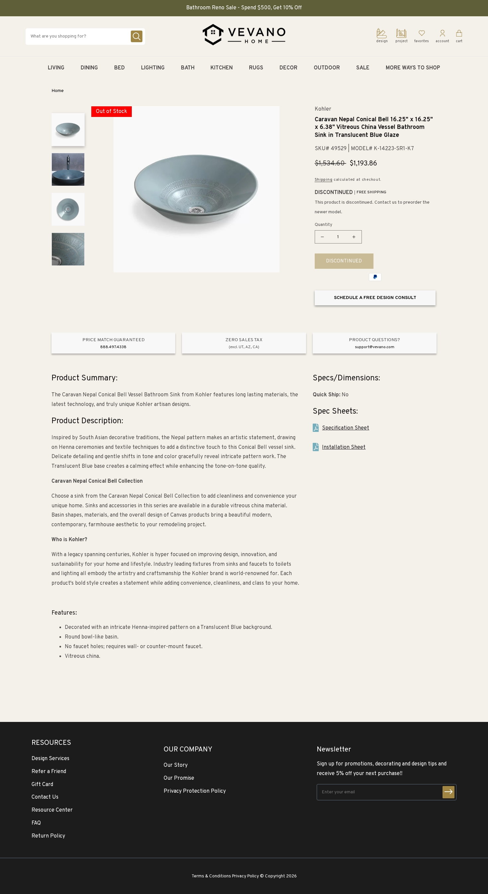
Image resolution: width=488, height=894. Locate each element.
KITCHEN (221, 68)
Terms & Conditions (211, 876)
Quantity (323, 225)
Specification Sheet (345, 428)
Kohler (323, 109)
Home (57, 91)
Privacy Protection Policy (195, 791)
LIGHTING (153, 68)
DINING (89, 68)
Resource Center (52, 810)
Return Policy (48, 836)
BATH (188, 68)
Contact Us (45, 797)
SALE (362, 68)
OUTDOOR (327, 68)
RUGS (256, 68)
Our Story (176, 765)
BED (119, 68)
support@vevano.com (374, 347)
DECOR (288, 68)
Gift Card (42, 784)
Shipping (324, 179)
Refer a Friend (49, 771)
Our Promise (179, 778)
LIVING (56, 68)
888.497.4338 (113, 347)
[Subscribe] (448, 792)
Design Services (50, 758)
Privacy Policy (245, 876)
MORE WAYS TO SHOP (413, 68)
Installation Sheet (344, 447)
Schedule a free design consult (375, 298)
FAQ (36, 823)
